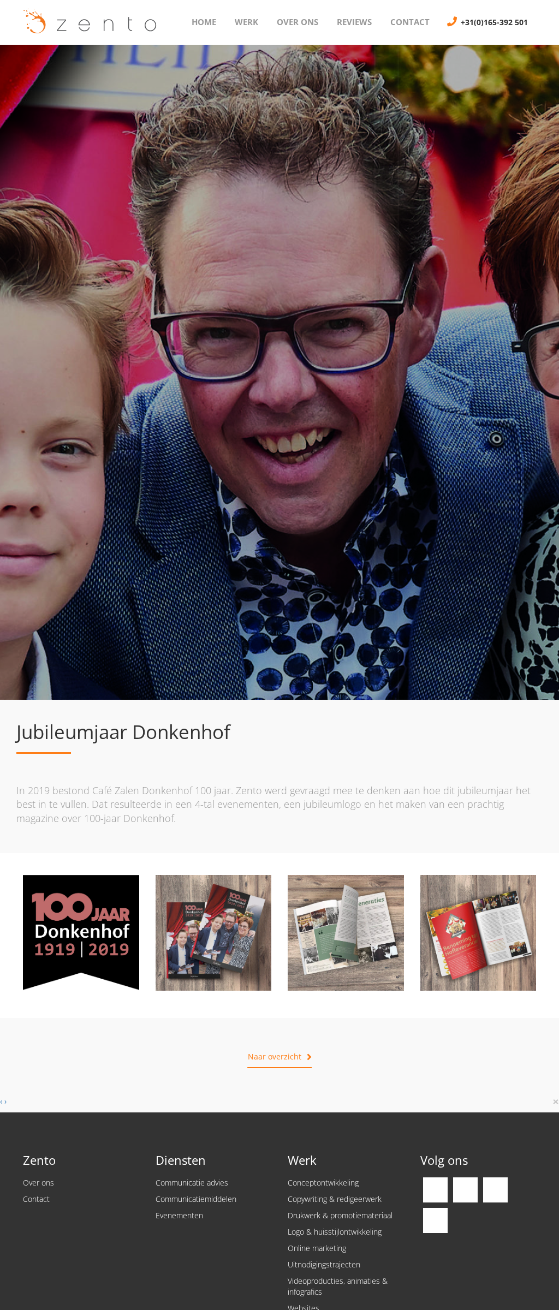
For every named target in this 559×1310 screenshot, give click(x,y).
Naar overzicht (274, 1056)
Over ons (297, 21)
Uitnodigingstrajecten (324, 1264)
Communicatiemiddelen (196, 1199)
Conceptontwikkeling (323, 1182)
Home (204, 21)
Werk (246, 21)
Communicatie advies (192, 1182)
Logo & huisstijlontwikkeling (335, 1231)
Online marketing (317, 1248)
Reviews (354, 21)
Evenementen (179, 1215)
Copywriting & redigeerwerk (335, 1199)
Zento (86, 22)
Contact (410, 21)
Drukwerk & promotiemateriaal (340, 1215)
